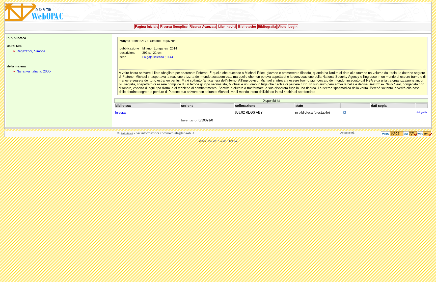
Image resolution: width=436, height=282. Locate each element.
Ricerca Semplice (173, 27)
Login (292, 27)
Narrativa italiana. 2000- (34, 71)
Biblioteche (247, 27)
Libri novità (227, 27)
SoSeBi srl (127, 133)
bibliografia (421, 112)
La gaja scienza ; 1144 (157, 57)
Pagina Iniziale (146, 27)
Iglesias (120, 112)
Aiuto (282, 27)
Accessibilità (347, 132)
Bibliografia (267, 27)
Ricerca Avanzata (202, 27)
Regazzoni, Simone (31, 51)
